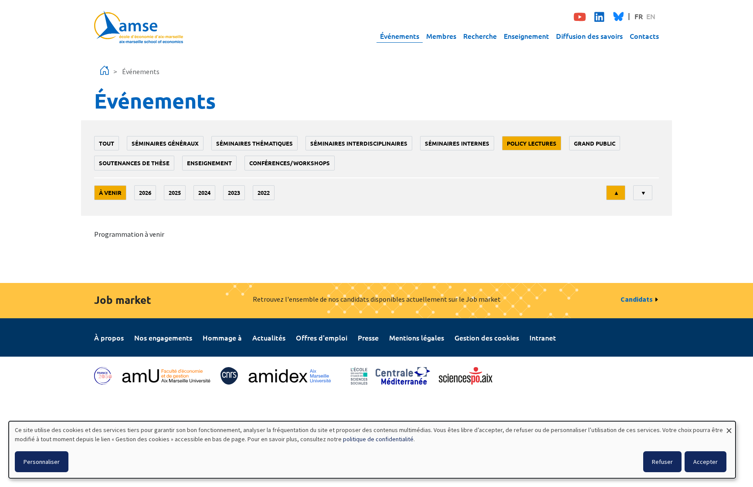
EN (650, 16)
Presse (368, 337)
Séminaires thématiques (254, 143)
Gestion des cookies (487, 337)
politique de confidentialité (378, 439)
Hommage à (222, 337)
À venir (110, 192)
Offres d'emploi (321, 337)
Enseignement (526, 36)
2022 (264, 192)
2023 (234, 192)
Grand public (594, 143)
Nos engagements (163, 337)
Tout (106, 143)
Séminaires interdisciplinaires (358, 143)
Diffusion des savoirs (589, 36)
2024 (204, 192)
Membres (441, 36)
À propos (109, 337)
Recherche (480, 36)
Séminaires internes (457, 143)
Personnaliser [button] (42, 462)
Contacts (644, 36)
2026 (145, 192)
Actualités (268, 337)
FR (638, 16)
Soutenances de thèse (134, 163)
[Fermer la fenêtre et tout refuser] (729, 426)
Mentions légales (416, 337)
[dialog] (372, 449)
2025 (175, 192)
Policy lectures (531, 143)
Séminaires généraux (165, 143)
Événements (399, 36)
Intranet (542, 337)
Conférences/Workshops (289, 163)
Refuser (662, 462)
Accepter (705, 462)
